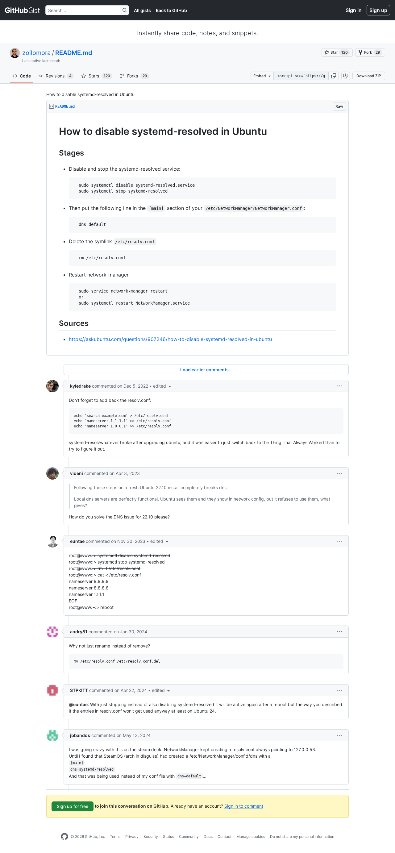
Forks (137, 75)
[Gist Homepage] (22, 10)
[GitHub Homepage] (64, 837)
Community (189, 836)
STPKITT (79, 690)
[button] (333, 76)
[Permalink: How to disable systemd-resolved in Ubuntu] (54, 131)
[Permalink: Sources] (54, 323)
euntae (77, 541)
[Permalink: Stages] (54, 152)
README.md (73, 52)
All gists (142, 10)
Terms (115, 836)
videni (76, 473)
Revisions (59, 75)
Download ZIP (368, 75)
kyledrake (80, 386)
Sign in (354, 10)
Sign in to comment (243, 806)
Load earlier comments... (206, 369)
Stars (99, 75)
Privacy (132, 836)
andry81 (78, 631)
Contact (224, 836)
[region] (197, 234)
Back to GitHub (171, 10)
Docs (208, 836)
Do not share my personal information (302, 836)
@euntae (78, 704)
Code (25, 75)
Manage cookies (250, 836)
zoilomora (36, 52)
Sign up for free (72, 806)
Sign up (378, 10)
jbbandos (80, 735)
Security (150, 836)
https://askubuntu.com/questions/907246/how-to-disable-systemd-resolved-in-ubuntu (170, 339)
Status (168, 836)
